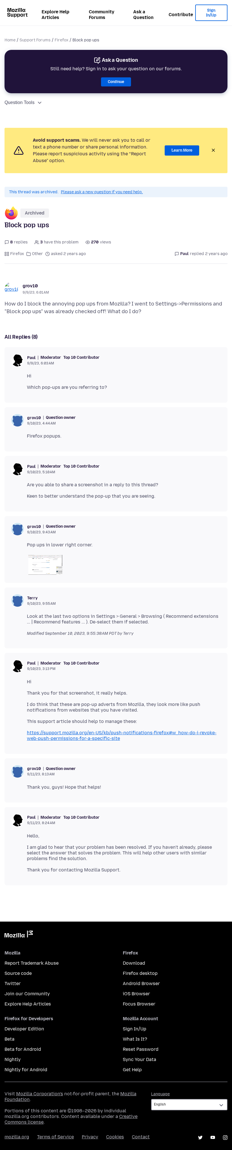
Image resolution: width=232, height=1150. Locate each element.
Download (134, 963)
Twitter (13, 983)
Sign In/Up (211, 13)
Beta (9, 1039)
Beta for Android (23, 1049)
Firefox (61, 40)
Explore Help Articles (55, 14)
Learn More (181, 150)
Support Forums (35, 40)
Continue (116, 81)
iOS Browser (136, 993)
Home (10, 40)
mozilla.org (17, 1137)
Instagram (225, 1137)
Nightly (13, 1059)
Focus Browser (139, 1004)
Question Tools (20, 102)
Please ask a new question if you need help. (102, 192)
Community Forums (101, 14)
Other (37, 253)
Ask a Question (143, 14)
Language (160, 1094)
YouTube (212, 1137)
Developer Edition (24, 1029)
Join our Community (27, 993)
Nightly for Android (26, 1069)
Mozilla (19, 935)
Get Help (132, 1069)
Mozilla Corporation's (39, 1093)
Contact (141, 1137)
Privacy (90, 1137)
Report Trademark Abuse (32, 963)
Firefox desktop (140, 973)
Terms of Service (55, 1137)
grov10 (30, 285)
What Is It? (135, 1039)
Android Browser (141, 983)
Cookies (115, 1137)
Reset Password (140, 1049)
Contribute (181, 14)
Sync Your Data (139, 1059)
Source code (18, 973)
